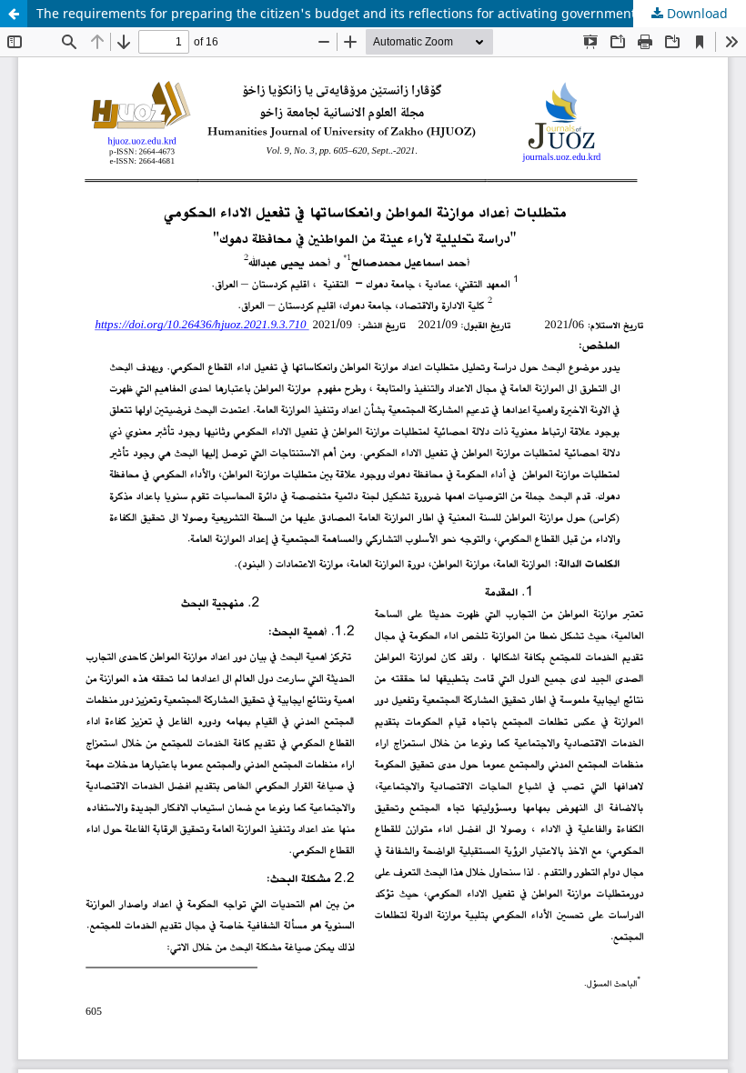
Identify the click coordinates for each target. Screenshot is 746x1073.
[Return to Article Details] (13, 13)
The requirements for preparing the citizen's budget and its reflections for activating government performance (377, 13)
